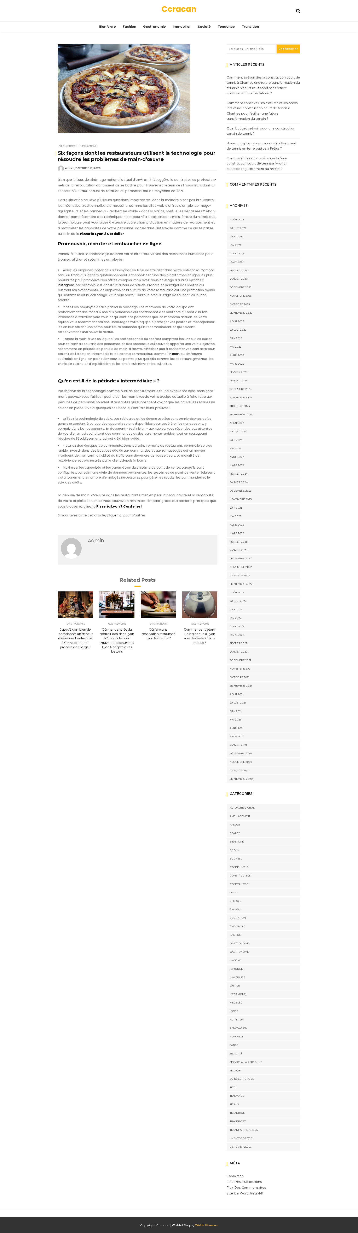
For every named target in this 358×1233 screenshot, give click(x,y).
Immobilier (182, 26)
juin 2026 (236, 236)
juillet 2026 (238, 228)
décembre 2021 (240, 660)
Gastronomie (154, 26)
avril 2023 (237, 524)
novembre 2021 (240, 668)
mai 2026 (235, 245)
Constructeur (240, 875)
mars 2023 (237, 533)
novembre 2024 (241, 397)
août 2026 (237, 219)
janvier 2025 (238, 380)
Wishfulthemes (206, 1225)
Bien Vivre (107, 26)
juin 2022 (236, 609)
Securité (236, 1053)
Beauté (235, 833)
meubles (236, 1002)
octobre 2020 (240, 770)
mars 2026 (237, 262)
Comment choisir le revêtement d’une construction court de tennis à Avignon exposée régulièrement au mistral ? (257, 163)
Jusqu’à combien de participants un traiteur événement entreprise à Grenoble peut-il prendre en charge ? (75, 638)
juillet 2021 (238, 702)
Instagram (66, 285)
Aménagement (240, 816)
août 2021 (236, 694)
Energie (235, 900)
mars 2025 (237, 363)
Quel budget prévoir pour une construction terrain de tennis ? (261, 131)
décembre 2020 (241, 753)
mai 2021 (235, 719)
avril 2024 (237, 456)
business (236, 858)
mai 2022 (235, 617)
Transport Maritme (244, 1129)
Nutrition (237, 1019)
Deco (234, 892)
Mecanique (238, 994)
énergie (235, 909)
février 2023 (238, 541)
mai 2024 (236, 448)
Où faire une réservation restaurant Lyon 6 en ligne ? (158, 633)
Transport (238, 1121)
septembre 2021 (241, 685)
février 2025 (238, 372)
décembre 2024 (241, 388)
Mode (234, 1011)
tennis (234, 1104)
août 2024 (237, 422)
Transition (250, 26)
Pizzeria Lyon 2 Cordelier (102, 233)
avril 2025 (237, 355)
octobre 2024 (240, 405)
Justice (235, 985)
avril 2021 (236, 728)
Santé (234, 1045)
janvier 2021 (238, 744)
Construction (240, 884)
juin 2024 (236, 439)
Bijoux (234, 850)
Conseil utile (239, 867)
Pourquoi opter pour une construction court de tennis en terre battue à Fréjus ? (261, 146)
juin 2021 (236, 711)
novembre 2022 (241, 566)
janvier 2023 (238, 549)
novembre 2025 (241, 295)
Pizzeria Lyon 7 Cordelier (118, 506)
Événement (238, 926)
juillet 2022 (238, 600)
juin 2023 (236, 507)
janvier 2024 (239, 482)
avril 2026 (237, 253)
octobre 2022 (240, 575)
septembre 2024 (241, 414)
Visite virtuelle (241, 1146)
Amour (235, 824)
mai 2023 (235, 516)
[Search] (298, 10)
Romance (236, 1036)
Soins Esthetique (242, 1078)
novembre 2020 (241, 761)
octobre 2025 (240, 304)
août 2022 (237, 592)
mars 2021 (236, 736)
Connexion (235, 1176)
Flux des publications (244, 1182)
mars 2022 (237, 634)
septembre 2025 (241, 312)
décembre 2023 (241, 490)
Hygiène (235, 960)
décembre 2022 (241, 558)
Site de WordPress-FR (245, 1193)
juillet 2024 (238, 431)
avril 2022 (237, 626)
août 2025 (237, 321)
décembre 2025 (240, 287)
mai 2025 (235, 346)
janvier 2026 (238, 278)
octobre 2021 (239, 677)
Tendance (226, 26)
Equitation (238, 917)
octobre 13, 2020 (88, 168)
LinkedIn (174, 354)
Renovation (238, 1028)
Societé (204, 26)
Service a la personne (246, 1062)
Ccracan (179, 9)
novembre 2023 (241, 499)
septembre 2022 (241, 583)
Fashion (129, 26)
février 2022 (238, 643)
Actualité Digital (242, 807)
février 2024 (239, 473)
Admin (69, 168)
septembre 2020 (241, 778)
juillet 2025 (238, 329)
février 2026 (238, 270)
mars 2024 (237, 465)
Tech (233, 1087)
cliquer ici (114, 515)
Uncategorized (241, 1138)
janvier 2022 (238, 651)
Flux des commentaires (246, 1187)
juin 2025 (236, 338)
